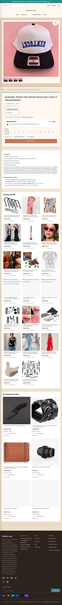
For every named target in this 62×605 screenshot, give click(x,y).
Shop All (24, 14)
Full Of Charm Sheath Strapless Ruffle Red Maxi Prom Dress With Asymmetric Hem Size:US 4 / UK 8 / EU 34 (50, 352)
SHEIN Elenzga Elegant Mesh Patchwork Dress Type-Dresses (11, 243)
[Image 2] (10, 80)
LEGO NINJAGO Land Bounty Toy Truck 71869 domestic (30, 270)
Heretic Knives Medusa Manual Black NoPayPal (14, 425)
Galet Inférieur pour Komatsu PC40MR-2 (41, 467)
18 (36, 132)
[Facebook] (3, 577)
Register (54, 5)
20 (40, 132)
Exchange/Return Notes (10, 177)
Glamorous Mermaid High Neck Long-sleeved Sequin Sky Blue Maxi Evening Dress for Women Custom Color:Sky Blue (31, 352)
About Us (37, 538)
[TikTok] (15, 577)
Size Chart (9, 136)
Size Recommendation (19, 136)
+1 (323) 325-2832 (25, 544)
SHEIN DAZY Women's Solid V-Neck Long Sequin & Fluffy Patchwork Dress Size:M (12, 270)
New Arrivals (37, 14)
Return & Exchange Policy (31, 185)
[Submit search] (25, 5)
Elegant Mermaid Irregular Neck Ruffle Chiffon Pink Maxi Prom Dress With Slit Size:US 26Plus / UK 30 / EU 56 (31, 216)
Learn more (30, 117)
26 (53, 132)
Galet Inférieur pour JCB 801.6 (10, 508)
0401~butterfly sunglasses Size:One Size (29, 298)
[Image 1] (5, 80)
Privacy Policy (52, 541)
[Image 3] (15, 80)
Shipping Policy (53, 547)
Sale (45, 14)
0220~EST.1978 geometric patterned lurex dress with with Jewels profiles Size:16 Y (49, 270)
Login (48, 5)
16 (31, 132)
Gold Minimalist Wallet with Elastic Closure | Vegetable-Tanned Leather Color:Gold (16, 467)
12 (23, 132)
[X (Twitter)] (3, 582)
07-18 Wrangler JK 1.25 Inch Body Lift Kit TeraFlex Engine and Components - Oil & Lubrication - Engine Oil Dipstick (50, 325)
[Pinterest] (7, 582)
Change (54, 121)
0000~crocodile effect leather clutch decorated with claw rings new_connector (11, 298)
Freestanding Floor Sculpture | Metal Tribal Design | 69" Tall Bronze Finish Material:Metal (31, 243)
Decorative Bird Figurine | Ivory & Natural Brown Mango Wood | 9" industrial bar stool (11, 380)
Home (17, 14)
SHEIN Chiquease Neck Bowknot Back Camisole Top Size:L (11, 352)
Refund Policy (52, 538)
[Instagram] (7, 577)
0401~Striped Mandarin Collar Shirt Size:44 (49, 298)
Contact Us (38, 541)
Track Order (38, 547)
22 (44, 132)
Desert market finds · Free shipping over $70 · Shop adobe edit (31, 1)
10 (19, 132)
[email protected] (38, 183)
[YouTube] (11, 577)
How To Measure (31, 136)
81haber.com (31, 10)
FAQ (36, 544)
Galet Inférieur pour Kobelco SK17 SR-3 (40, 508)
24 (48, 132)
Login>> (8, 435)
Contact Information (54, 550)
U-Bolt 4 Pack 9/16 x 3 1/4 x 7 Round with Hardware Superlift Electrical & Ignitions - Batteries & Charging (12, 216)
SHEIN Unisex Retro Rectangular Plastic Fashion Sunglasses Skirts (49, 243)
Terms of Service (53, 544)
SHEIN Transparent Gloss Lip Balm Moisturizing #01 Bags (30, 325)
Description (7, 154)
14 (27, 132)
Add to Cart (31, 141)
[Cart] (58, 5)
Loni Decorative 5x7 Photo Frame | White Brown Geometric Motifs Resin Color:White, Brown (49, 216)
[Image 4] (20, 80)
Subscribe (55, 590)
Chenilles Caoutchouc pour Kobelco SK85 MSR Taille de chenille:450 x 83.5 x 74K (44, 426)
